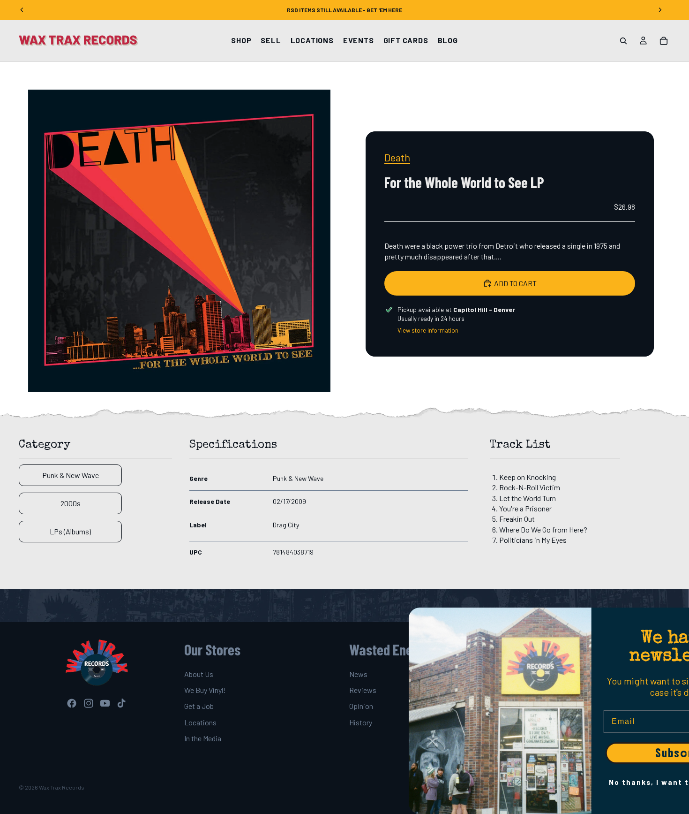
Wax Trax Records (61, 787)
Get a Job (199, 706)
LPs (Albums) (70, 531)
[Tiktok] (121, 703)
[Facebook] (71, 703)
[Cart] (663, 40)
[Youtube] (105, 703)
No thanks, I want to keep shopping (598, 782)
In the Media (202, 738)
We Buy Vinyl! (205, 689)
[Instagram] (88, 703)
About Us (198, 673)
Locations (200, 722)
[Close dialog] (677, 619)
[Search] (623, 40)
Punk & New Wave (70, 475)
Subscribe (597, 753)
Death (397, 157)
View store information (427, 330)
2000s (70, 503)
